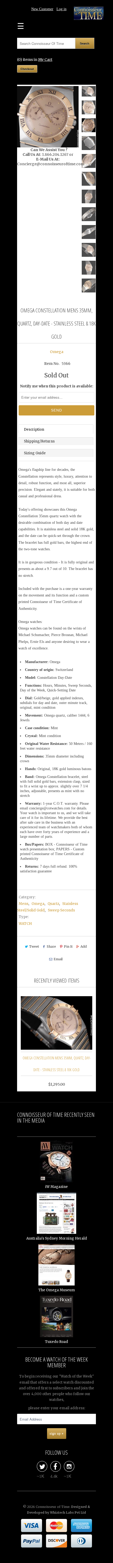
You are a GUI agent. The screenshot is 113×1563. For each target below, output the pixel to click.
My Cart (45, 59)
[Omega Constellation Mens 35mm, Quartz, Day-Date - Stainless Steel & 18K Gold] (48, 116)
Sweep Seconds (61, 910)
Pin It (68, 946)
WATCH (25, 923)
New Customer (42, 9)
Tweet (34, 946)
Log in (61, 9)
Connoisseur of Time (53, 1507)
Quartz (53, 903)
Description (34, 429)
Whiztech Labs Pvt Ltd (68, 1512)
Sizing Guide (35, 453)
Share (51, 946)
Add (83, 946)
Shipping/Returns (39, 441)
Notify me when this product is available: (56, 386)
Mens (23, 903)
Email (58, 959)
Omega (56, 351)
